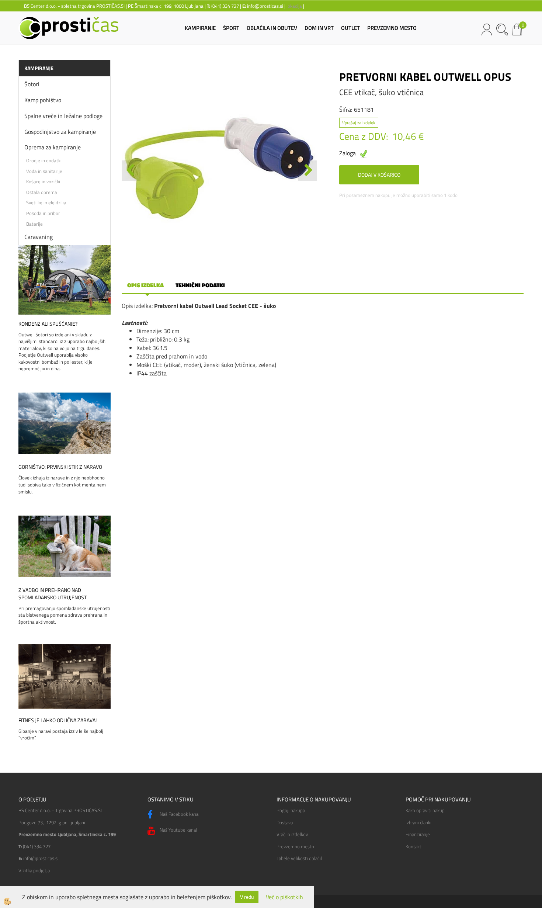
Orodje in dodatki (44, 160)
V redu (247, 897)
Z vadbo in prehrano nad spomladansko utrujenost (52, 593)
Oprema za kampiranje (52, 147)
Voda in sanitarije (44, 171)
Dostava (285, 822)
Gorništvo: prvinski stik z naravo (60, 467)
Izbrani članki (418, 822)
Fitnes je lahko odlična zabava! (57, 720)
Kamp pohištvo (42, 100)
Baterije (34, 224)
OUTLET (350, 28)
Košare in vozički (43, 181)
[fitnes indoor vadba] (64, 675)
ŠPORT (231, 28)
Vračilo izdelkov (292, 834)
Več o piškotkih (284, 897)
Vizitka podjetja (34, 870)
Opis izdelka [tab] (145, 285)
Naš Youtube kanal (178, 830)
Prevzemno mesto (295, 846)
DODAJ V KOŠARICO (379, 175)
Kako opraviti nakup (425, 810)
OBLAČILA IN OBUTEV (272, 28)
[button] (307, 170)
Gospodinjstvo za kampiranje (60, 131)
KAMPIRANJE (200, 28)
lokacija (294, 6)
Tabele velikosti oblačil (299, 858)
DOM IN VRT (319, 28)
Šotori (31, 84)
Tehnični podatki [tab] (200, 285)
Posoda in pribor (43, 213)
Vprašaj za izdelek (358, 122)
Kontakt (413, 846)
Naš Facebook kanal (179, 814)
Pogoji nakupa (291, 810)
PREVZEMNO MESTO (392, 28)
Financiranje (418, 834)
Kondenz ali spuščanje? (47, 323)
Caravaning (38, 236)
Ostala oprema (41, 192)
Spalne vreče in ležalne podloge (63, 115)
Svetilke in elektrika (46, 202)
